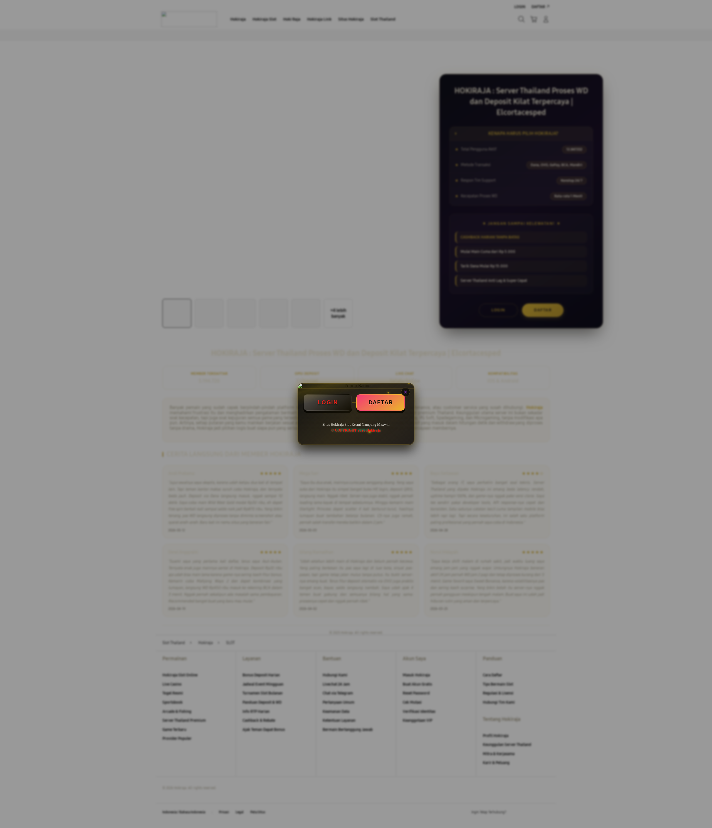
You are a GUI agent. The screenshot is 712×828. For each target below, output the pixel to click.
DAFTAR (381, 402)
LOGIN (328, 402)
